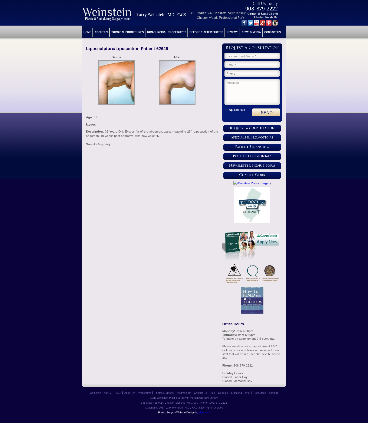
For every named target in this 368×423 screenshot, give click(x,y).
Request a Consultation (252, 128)
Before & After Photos (206, 32)
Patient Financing (252, 147)
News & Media (251, 32)
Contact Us (272, 32)
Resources (259, 392)
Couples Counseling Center (234, 392)
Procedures (144, 392)
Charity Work (252, 175)
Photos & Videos (164, 392)
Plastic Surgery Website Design (176, 412)
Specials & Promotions (252, 137)
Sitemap (274, 392)
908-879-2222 (261, 9)
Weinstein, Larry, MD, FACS (105, 392)
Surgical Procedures (127, 32)
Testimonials (184, 392)
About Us (101, 32)
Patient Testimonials (252, 156)
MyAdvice (204, 412)
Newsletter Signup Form (252, 165)
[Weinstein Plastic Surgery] (252, 183)
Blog (212, 392)
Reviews (232, 32)
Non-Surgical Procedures (166, 32)
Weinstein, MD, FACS (134, 14)
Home (87, 32)
